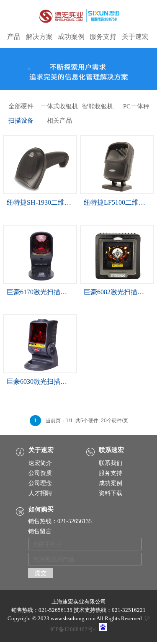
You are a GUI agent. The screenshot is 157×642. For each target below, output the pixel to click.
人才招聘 (40, 493)
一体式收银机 (59, 106)
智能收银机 (97, 106)
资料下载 (110, 493)
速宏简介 (40, 463)
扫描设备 (20, 120)
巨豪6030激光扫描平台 (40, 381)
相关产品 (59, 120)
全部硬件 (20, 106)
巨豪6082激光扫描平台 (117, 291)
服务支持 (103, 37)
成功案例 (71, 37)
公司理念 (40, 483)
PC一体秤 (136, 106)
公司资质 (40, 473)
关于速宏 (135, 37)
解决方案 (39, 37)
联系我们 (110, 463)
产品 (14, 37)
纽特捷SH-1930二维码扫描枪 (49, 202)
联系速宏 (111, 450)
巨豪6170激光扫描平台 (40, 291)
